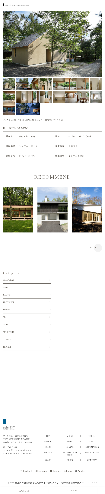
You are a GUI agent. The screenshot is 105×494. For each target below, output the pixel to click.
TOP (48, 436)
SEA (5, 317)
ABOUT (69, 436)
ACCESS (24, 490)
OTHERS (7, 339)
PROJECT (7, 346)
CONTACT (73, 490)
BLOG (48, 447)
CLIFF (5, 324)
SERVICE (48, 452)
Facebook (27, 471)
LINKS (70, 460)
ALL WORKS (8, 280)
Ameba (81, 471)
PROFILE (92, 436)
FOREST (6, 309)
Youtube (57, 471)
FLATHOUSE (8, 302)
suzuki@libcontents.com (17, 450)
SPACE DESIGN (92, 452)
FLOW (70, 441)
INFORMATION (92, 447)
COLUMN (70, 447)
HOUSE (7, 294)
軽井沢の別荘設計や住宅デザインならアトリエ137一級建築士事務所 (48, 483)
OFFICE (47, 441)
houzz (69, 471)
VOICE (48, 460)
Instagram (42, 471)
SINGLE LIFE (8, 332)
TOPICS (91, 441)
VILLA (5, 287)
